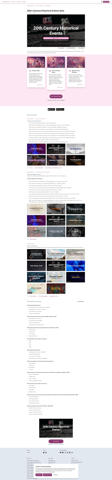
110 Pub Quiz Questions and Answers (42, 172)
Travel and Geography (43, 296)
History (31, 167)
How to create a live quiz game (33, 460)
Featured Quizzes (6, 1)
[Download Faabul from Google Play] (46, 452)
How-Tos (13, 1)
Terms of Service (74, 460)
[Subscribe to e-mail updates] (72, 452)
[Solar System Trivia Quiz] (36, 266)
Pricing (23, 1)
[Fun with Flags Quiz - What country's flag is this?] (56, 288)
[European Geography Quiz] (75, 266)
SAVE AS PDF (62, 48)
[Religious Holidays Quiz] (36, 160)
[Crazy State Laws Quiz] (75, 160)
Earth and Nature (33, 296)
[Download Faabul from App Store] (44, 452)
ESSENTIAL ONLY (47, 474)
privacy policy (52, 471)
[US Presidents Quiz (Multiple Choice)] (75, 149)
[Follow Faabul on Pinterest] (70, 452)
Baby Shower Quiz (52, 462)
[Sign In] (101, 2)
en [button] (110, 1)
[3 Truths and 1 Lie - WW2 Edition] (56, 232)
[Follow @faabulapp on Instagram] (67, 452)
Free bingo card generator (32, 478)
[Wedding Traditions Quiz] (56, 160)
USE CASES (50, 458)
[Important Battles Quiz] (75, 209)
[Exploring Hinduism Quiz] (36, 232)
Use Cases (18, 1)
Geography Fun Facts (53, 296)
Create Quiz (106, 1)
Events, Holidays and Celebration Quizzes (53, 167)
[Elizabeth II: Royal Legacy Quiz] (75, 232)
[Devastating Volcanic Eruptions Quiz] (36, 277)
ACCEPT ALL (39, 474)
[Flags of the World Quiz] (75, 254)
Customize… (55, 474)
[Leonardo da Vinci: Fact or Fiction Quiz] (36, 209)
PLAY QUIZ (56, 441)
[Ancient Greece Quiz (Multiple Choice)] (75, 220)
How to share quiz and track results (34, 462)
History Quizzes (47, 5)
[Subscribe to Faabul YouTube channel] (60, 452)
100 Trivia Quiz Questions (40, 118)
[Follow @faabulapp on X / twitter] (65, 452)
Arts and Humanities (39, 5)
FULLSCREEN (81, 48)
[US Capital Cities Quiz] (36, 254)
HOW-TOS (29, 458)
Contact (28, 452)
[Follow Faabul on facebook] (63, 452)
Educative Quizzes (30, 243)
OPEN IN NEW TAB (71, 48)
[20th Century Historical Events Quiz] (56, 149)
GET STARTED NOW (56, 96)
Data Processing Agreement (76, 462)
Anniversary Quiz (51, 460)
